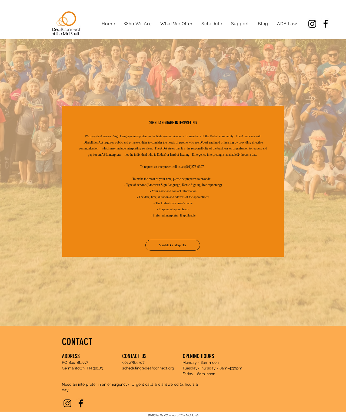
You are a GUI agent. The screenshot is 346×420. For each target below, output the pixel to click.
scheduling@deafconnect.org (148, 368)
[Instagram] (312, 23)
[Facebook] (325, 23)
